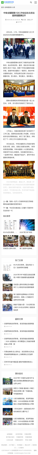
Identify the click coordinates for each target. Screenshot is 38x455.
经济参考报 (19, 434)
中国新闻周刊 (19, 440)
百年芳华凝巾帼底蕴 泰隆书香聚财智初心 (18, 362)
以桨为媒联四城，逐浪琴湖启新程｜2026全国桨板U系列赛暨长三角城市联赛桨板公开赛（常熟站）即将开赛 (23, 401)
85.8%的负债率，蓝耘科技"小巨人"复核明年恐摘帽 (23, 266)
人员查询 (21, 447)
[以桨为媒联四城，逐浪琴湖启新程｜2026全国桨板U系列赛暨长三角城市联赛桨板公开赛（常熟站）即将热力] (7, 421)
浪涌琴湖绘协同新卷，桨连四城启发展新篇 (19, 323)
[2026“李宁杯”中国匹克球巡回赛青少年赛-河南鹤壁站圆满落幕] (27, 225)
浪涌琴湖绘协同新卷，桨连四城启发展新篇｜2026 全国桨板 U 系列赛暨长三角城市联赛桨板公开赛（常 (19, 341)
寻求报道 (19, 445)
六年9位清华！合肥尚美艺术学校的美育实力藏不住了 (24, 410)
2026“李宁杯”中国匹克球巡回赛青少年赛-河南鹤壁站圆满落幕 (24, 276)
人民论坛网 (9, 440)
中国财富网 (28, 437)
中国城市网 (19, 437)
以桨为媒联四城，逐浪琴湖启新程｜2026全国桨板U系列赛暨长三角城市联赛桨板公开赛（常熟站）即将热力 (23, 422)
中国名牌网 (27, 434)
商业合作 (27, 445)
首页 (2, 7)
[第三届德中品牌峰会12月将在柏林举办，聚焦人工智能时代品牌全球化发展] (27, 241)
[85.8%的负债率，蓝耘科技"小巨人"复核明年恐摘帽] (10, 225)
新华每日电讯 (10, 437)
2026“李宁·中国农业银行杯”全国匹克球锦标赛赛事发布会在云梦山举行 (23, 380)
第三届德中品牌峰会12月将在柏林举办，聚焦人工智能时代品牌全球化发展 (23, 297)
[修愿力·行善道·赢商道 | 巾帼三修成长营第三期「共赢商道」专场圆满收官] (7, 391)
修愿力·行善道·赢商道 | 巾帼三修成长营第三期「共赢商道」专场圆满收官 (23, 391)
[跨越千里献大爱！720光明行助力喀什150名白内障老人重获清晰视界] (7, 307)
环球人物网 (28, 440)
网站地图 (4, 445)
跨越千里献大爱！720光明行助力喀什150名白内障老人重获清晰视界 (24, 307)
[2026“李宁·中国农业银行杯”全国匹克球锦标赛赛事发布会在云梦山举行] (7, 381)
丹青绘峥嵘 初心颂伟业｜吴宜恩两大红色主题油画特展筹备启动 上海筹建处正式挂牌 (19, 353)
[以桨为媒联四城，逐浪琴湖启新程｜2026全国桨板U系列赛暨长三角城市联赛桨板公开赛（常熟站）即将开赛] (7, 401)
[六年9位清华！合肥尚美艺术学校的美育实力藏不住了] (7, 411)
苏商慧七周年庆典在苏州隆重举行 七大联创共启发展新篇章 (23, 286)
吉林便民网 (16, 2)
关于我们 (12, 445)
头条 (13, 7)
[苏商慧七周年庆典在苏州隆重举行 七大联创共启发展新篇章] (10, 241)
